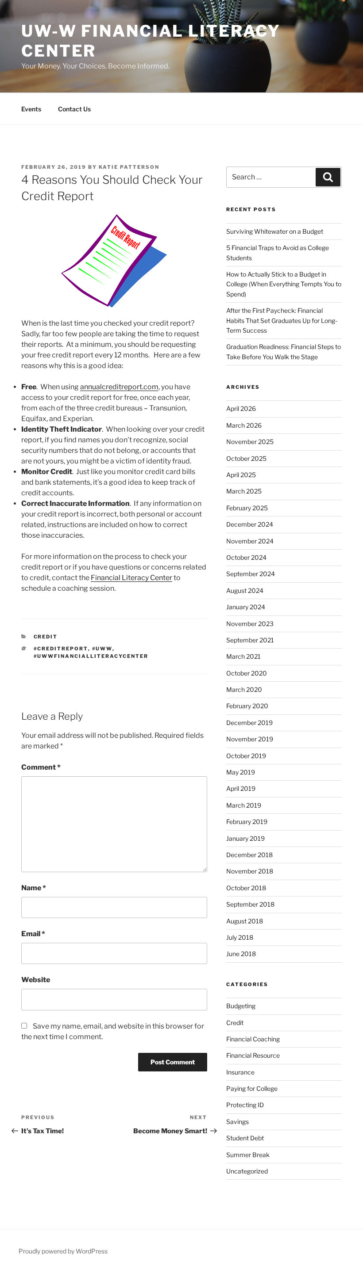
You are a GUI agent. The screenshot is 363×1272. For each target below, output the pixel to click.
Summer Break (248, 1154)
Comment (41, 767)
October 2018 (246, 888)
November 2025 (250, 441)
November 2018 (249, 871)
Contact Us (74, 109)
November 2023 (250, 623)
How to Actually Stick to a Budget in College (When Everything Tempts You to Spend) (283, 284)
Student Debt (245, 1138)
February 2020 (247, 706)
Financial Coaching (253, 1039)
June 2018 (241, 953)
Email (33, 934)
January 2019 (245, 838)
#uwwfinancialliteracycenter (91, 656)
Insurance (240, 1072)
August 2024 (244, 590)
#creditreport (61, 648)
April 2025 (241, 474)
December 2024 (249, 524)
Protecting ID (245, 1105)
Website (35, 980)
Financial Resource (253, 1055)
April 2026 (241, 408)
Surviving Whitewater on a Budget (274, 231)
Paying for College (252, 1088)
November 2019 (249, 739)
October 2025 (246, 458)
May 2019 (240, 772)
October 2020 (246, 673)
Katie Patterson (129, 167)
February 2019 (246, 821)
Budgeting (240, 1006)
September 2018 (250, 904)
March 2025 (244, 491)
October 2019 (246, 755)
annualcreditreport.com (119, 387)
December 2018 (249, 854)
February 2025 (247, 508)
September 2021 (250, 640)
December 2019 (249, 722)
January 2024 (245, 607)
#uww (102, 648)
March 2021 (243, 656)
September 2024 (250, 573)
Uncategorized (247, 1171)
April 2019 (240, 788)
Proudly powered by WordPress (63, 1251)
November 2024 (250, 541)
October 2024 (246, 557)
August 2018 (244, 921)
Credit (46, 637)
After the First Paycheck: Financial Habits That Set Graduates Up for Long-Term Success (281, 320)
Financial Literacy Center (131, 577)
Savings (237, 1121)
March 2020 (244, 689)
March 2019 (243, 805)
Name (33, 888)
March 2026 (244, 425)
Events (31, 109)
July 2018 (239, 937)
